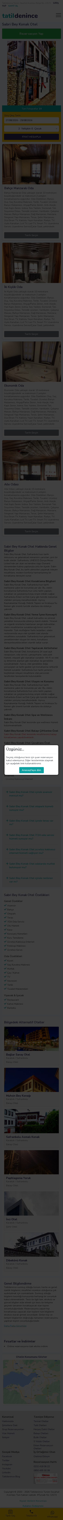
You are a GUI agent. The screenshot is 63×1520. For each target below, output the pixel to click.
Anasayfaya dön (31, 770)
